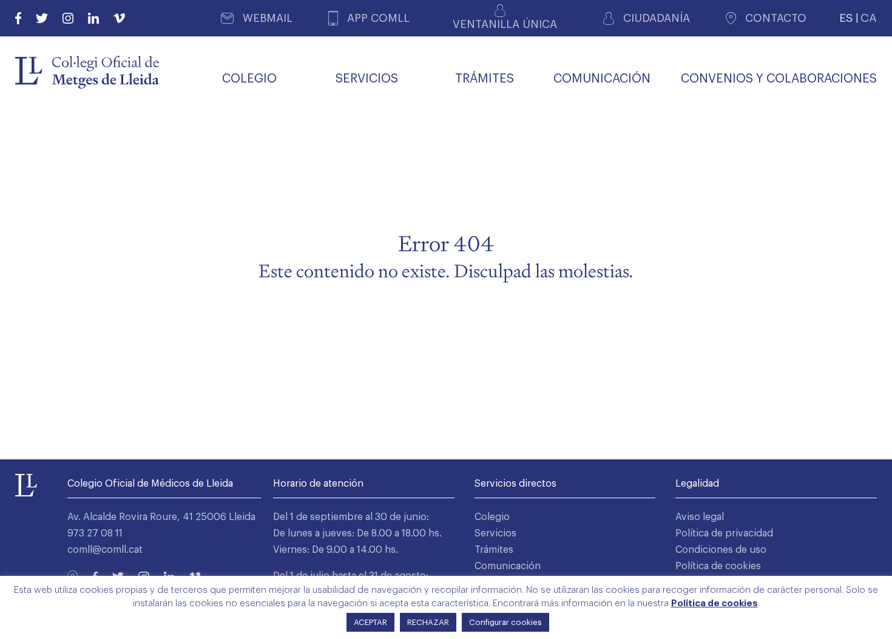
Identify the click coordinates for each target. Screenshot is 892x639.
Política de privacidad (724, 533)
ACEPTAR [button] (370, 622)
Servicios (495, 533)
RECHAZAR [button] (428, 622)
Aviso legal (699, 517)
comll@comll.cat (105, 550)
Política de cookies (718, 566)
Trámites (494, 550)
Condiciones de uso (720, 550)
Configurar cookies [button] (505, 622)
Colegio (492, 517)
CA (868, 18)
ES (846, 18)
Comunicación (508, 566)
